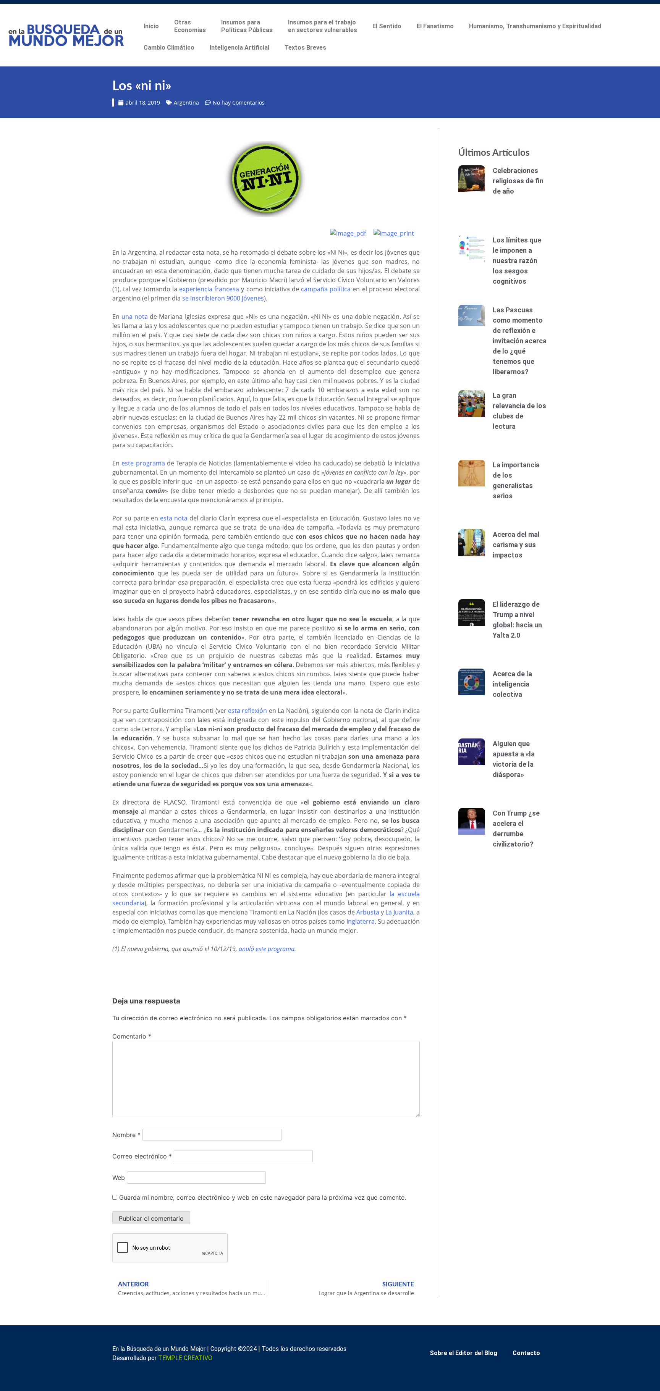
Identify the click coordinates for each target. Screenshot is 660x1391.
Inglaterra (360, 921)
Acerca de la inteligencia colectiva (512, 684)
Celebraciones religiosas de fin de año (518, 180)
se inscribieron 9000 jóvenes (223, 298)
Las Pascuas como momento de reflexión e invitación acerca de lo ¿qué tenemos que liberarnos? (520, 341)
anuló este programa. (267, 949)
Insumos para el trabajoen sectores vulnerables (322, 26)
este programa (143, 463)
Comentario (131, 1036)
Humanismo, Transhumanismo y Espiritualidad (535, 26)
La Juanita (399, 912)
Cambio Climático (169, 47)
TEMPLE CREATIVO (185, 1358)
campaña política (326, 289)
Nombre (126, 1135)
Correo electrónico (142, 1156)
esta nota (174, 518)
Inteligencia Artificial (239, 47)
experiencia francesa (209, 289)
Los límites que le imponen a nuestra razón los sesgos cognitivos (517, 260)
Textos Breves (305, 47)
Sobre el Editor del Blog (463, 1353)
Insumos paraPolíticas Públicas (247, 26)
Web (118, 1177)
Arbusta (367, 912)
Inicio (151, 26)
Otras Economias (190, 26)
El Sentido (386, 26)
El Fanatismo (435, 26)
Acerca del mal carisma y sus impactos (516, 544)
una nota (134, 316)
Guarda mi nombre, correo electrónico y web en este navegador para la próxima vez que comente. (262, 1197)
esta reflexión (247, 710)
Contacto (526, 1353)
